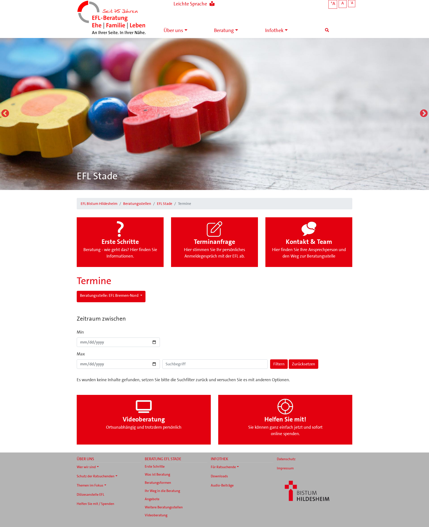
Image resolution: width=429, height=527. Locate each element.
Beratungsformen (158, 482)
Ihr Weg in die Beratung (162, 491)
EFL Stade (97, 176)
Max (81, 354)
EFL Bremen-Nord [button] (109, 295)
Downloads (219, 476)
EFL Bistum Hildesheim (99, 203)
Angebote (152, 499)
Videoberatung (156, 515)
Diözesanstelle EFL (90, 494)
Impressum (285, 468)
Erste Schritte (155, 466)
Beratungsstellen (137, 203)
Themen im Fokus (90, 485)
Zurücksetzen (303, 364)
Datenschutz (286, 459)
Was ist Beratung (157, 474)
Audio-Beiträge (222, 485)
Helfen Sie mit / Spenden (95, 503)
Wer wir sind (86, 467)
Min (80, 332)
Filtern (279, 364)
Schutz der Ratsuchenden (95, 476)
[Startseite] (111, 18)
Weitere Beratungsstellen (164, 507)
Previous (5, 114)
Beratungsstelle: (94, 295)
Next (424, 114)
